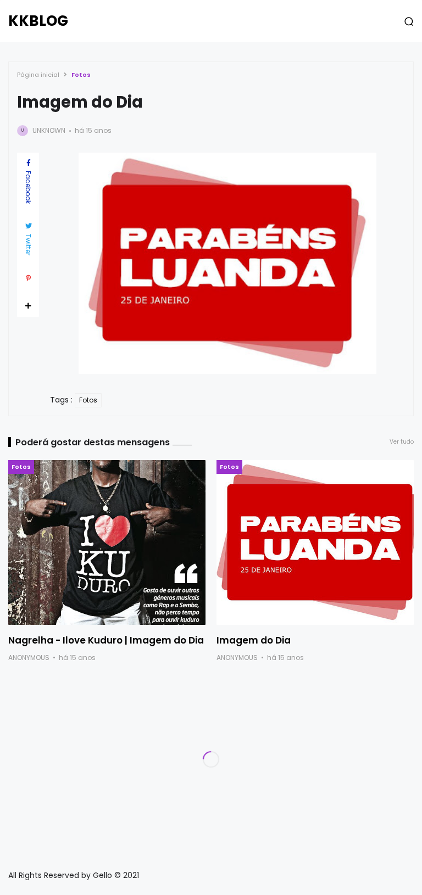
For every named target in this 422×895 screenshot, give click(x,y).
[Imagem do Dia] (315, 542)
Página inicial (38, 74)
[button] (409, 21)
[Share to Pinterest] (28, 278)
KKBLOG (38, 21)
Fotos (81, 74)
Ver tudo (402, 442)
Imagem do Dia (253, 640)
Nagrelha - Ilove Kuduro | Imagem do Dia (106, 640)
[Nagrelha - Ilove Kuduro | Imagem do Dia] (107, 542)
